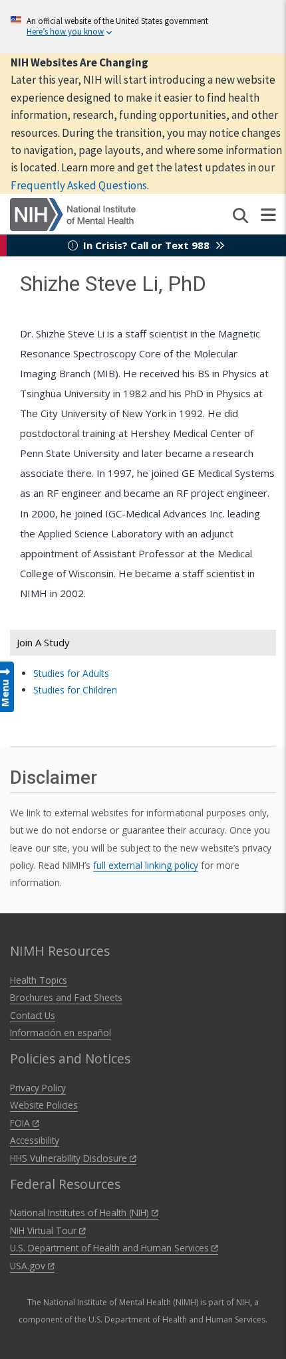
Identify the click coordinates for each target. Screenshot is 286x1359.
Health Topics (38, 980)
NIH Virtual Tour (44, 1230)
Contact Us (32, 1015)
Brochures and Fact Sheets (66, 997)
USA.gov (29, 1265)
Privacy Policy (38, 1087)
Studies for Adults (71, 673)
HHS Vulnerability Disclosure (70, 1158)
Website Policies (44, 1105)
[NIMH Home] (73, 213)
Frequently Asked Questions (79, 185)
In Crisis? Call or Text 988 (146, 245)
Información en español (60, 1032)
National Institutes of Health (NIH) (81, 1212)
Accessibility (34, 1140)
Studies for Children (75, 689)
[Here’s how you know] (143, 27)
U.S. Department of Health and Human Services (111, 1247)
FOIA (21, 1123)
